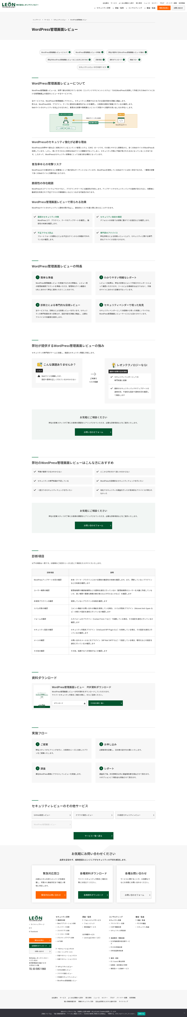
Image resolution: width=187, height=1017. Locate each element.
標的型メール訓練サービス (120, 968)
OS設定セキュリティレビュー (128, 815)
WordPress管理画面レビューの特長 (88, 52)
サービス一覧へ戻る (93, 835)
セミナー (155, 3)
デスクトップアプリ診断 (65, 938)
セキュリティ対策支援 (118, 930)
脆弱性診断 (61, 920)
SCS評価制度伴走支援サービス (120, 942)
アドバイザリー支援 (117, 923)
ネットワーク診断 (63, 927)
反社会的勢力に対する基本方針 (106, 1001)
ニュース (147, 3)
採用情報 (182, 3)
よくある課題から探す (126, 3)
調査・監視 (119, 7)
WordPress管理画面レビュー (67, 980)
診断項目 (99, 59)
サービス (114, 3)
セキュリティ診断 (103, 7)
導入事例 (139, 3)
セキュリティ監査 (143, 927)
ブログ (162, 3)
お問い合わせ (178, 8)
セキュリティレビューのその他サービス (92, 67)
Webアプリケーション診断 (66, 923)
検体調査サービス (90, 927)
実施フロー (133, 59)
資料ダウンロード (116, 59)
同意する (141, 1014)
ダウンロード (58, 703)
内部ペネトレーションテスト (67, 959)
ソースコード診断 (63, 934)
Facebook (34, 931)
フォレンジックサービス (92, 920)
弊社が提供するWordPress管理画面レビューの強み (126, 52)
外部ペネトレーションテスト (67, 955)
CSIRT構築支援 (116, 927)
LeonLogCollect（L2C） (92, 938)
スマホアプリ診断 (63, 930)
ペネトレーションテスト (66, 949)
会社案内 (106, 3)
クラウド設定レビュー (84, 815)
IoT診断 (60, 941)
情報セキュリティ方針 (85, 1001)
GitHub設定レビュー (42, 815)
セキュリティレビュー (60, 20)
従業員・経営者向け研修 (119, 965)
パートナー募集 (171, 3)
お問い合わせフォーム (93, 432)
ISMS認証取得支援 (117, 951)
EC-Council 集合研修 (118, 961)
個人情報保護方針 (70, 1001)
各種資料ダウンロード (39, 946)
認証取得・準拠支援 (117, 938)
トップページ (37, 20)
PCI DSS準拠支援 (116, 947)
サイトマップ (123, 1001)
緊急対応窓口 (163, 8)
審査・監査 (151, 7)
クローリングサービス (65, 952)
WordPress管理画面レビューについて (54, 52)
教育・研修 (114, 958)
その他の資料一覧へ (97, 703)
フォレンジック (89, 923)
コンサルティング (135, 7)
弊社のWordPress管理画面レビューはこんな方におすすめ (68, 59)
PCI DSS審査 (141, 923)
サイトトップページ (37, 924)
